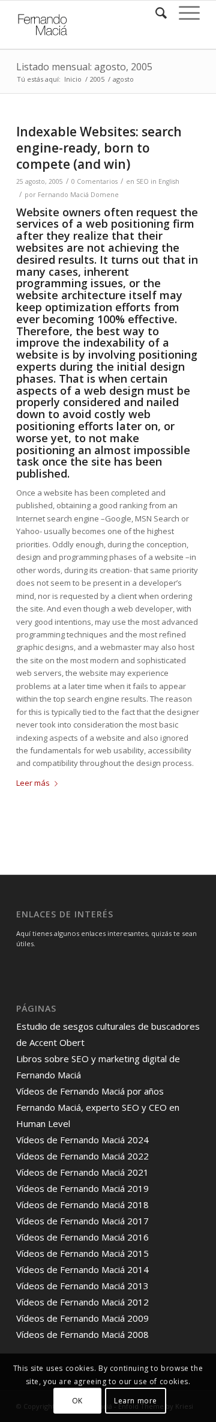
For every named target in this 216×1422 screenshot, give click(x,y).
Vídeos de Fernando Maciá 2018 (82, 1205)
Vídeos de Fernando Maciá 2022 (82, 1156)
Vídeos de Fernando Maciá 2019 (82, 1188)
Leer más (33, 782)
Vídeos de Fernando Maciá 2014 (82, 1269)
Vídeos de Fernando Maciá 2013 (82, 1286)
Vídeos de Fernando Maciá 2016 (82, 1237)
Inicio (73, 79)
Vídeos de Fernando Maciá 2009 (82, 1318)
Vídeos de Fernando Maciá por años (90, 1091)
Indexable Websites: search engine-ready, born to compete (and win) (99, 148)
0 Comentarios (94, 181)
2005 (97, 79)
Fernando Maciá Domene (78, 194)
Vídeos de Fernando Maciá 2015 (82, 1253)
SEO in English (157, 181)
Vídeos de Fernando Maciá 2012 (82, 1302)
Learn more (135, 1401)
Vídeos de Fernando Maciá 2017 (82, 1221)
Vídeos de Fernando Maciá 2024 (82, 1140)
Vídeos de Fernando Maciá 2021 (82, 1172)
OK (77, 1401)
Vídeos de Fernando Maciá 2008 (82, 1334)
